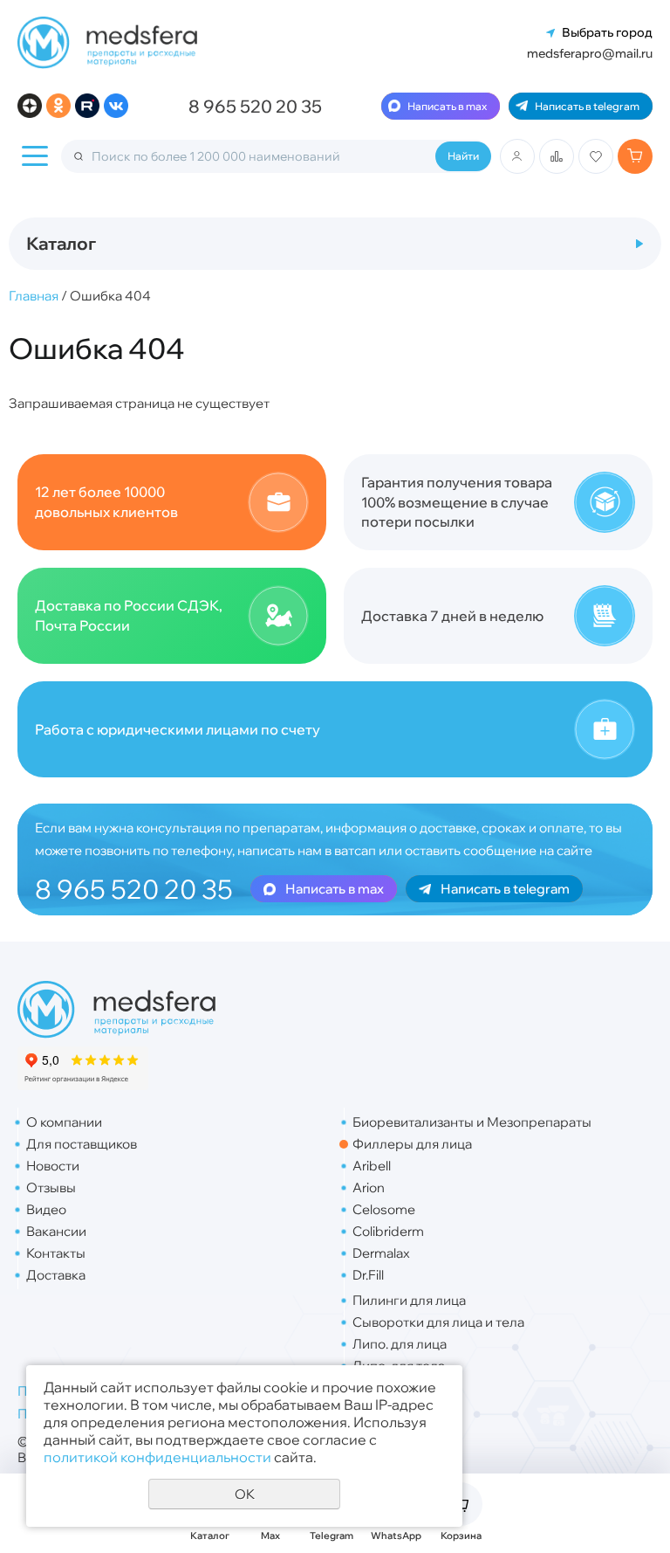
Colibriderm (388, 1231)
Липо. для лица (399, 1344)
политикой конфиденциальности (157, 1457)
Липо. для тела (398, 1365)
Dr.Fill (368, 1275)
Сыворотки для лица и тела (438, 1322)
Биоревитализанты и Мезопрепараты (471, 1122)
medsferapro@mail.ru (590, 53)
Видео (46, 1209)
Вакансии (56, 1231)
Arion (368, 1187)
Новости (52, 1165)
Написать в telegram (587, 106)
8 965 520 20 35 (255, 106)
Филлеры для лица (412, 1143)
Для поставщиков (81, 1143)
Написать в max (447, 106)
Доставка (55, 1275)
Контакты (55, 1253)
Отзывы (51, 1187)
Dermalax (381, 1253)
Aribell (371, 1165)
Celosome (383, 1209)
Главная (33, 295)
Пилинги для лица (409, 1300)
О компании (64, 1122)
